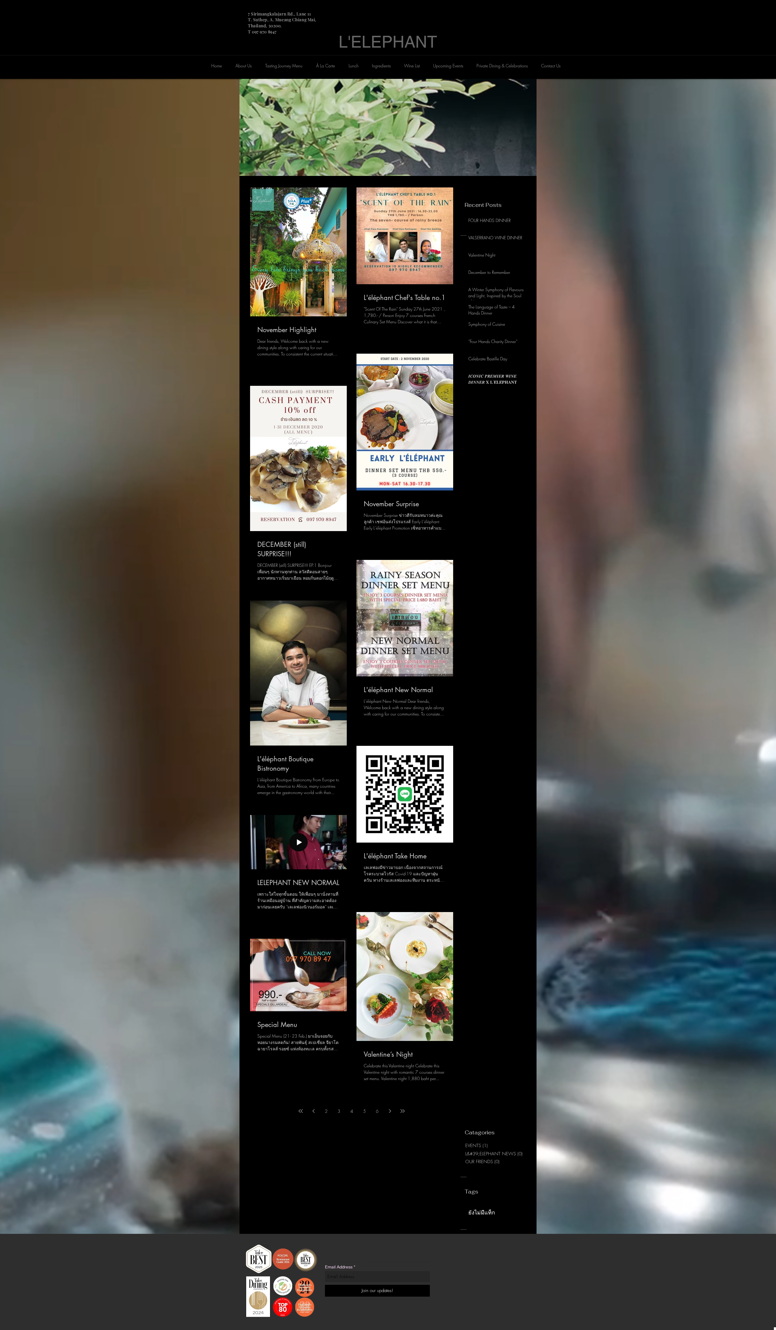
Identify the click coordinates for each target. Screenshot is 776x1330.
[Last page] (402, 1111)
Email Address (339, 1267)
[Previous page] (313, 1111)
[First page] (300, 1111)
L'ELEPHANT (388, 41)
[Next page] (389, 1111)
